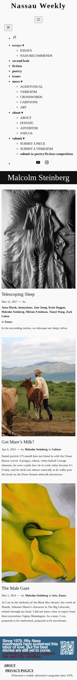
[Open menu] (38, 19)
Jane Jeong (40, 307)
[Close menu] (8, 27)
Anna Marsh (9, 307)
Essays (8, 321)
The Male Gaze (15, 588)
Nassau (24, 6)
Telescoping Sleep (18, 294)
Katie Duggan (57, 307)
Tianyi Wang (57, 311)
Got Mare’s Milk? (18, 441)
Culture (56, 449)
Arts (54, 595)
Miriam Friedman (37, 311)
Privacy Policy (19, 670)
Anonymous (25, 307)
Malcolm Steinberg (13, 311)
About (10, 665)
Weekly (52, 6)
